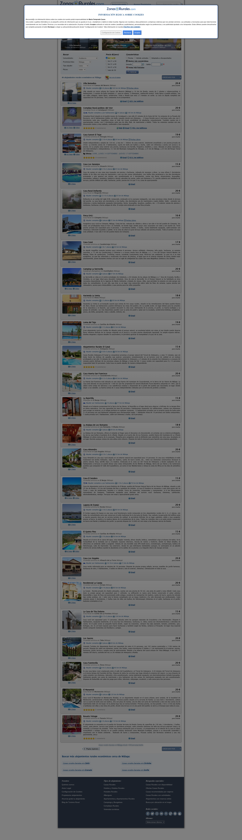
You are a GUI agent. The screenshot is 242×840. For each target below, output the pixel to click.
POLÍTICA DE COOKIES (132, 27)
